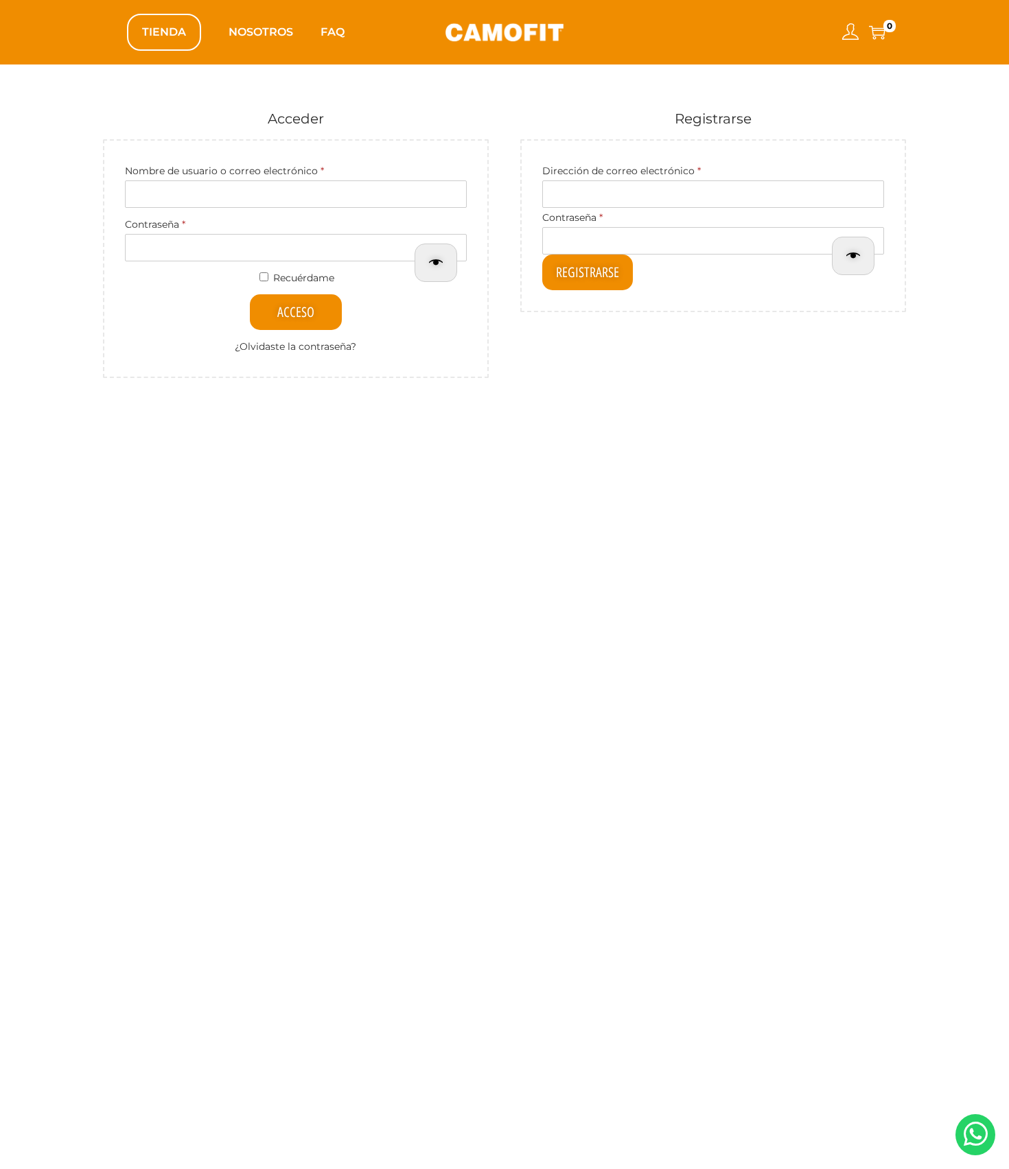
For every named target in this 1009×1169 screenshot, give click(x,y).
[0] (877, 32)
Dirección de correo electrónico (649, 169)
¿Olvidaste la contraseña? (295, 346)
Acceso (295, 312)
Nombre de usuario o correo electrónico (252, 169)
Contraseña (182, 223)
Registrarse (587, 272)
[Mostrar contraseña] (436, 263)
